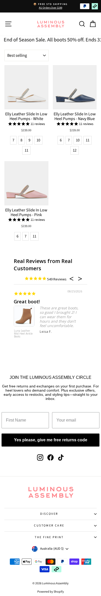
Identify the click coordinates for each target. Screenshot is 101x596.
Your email (65, 408)
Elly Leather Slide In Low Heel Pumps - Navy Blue (75, 116)
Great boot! (27, 301)
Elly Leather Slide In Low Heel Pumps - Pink (26, 212)
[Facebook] (50, 457)
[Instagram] (40, 457)
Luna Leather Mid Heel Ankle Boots (23, 333)
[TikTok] (61, 457)
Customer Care (49, 525)
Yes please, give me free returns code (50, 440)
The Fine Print (49, 537)
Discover (49, 514)
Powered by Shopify (50, 591)
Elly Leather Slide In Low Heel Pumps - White (26, 116)
